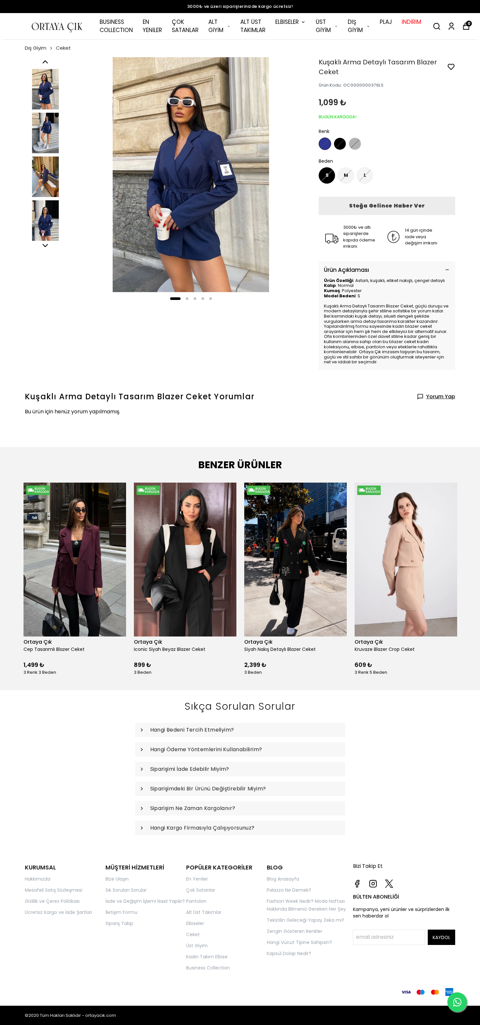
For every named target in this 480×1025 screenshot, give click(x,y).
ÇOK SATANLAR (185, 26)
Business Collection (208, 968)
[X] (389, 884)
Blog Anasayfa (283, 879)
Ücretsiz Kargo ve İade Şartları (58, 912)
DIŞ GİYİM (355, 26)
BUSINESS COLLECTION (116, 26)
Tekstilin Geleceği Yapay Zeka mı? (305, 920)
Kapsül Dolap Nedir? (289, 953)
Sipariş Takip (119, 923)
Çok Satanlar (200, 890)
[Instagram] (373, 884)
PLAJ (386, 22)
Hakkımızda (37, 879)
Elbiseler (195, 923)
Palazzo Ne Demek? (289, 890)
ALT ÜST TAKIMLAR (252, 26)
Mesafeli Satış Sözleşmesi (53, 890)
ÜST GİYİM (323, 26)
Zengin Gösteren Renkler (294, 931)
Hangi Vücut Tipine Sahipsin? (299, 942)
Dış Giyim (35, 47)
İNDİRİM (411, 22)
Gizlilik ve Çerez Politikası (52, 901)
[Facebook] (357, 884)
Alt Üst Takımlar (203, 912)
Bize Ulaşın (117, 879)
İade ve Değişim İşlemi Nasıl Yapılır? (145, 901)
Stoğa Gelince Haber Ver (387, 205)
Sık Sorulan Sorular (126, 890)
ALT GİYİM (215, 26)
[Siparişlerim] (451, 26)
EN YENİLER (152, 26)
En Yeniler (197, 879)
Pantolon (196, 901)
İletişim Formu (121, 912)
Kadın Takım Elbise (207, 956)
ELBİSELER (287, 22)
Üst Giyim (197, 945)
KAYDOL (441, 937)
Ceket (63, 47)
